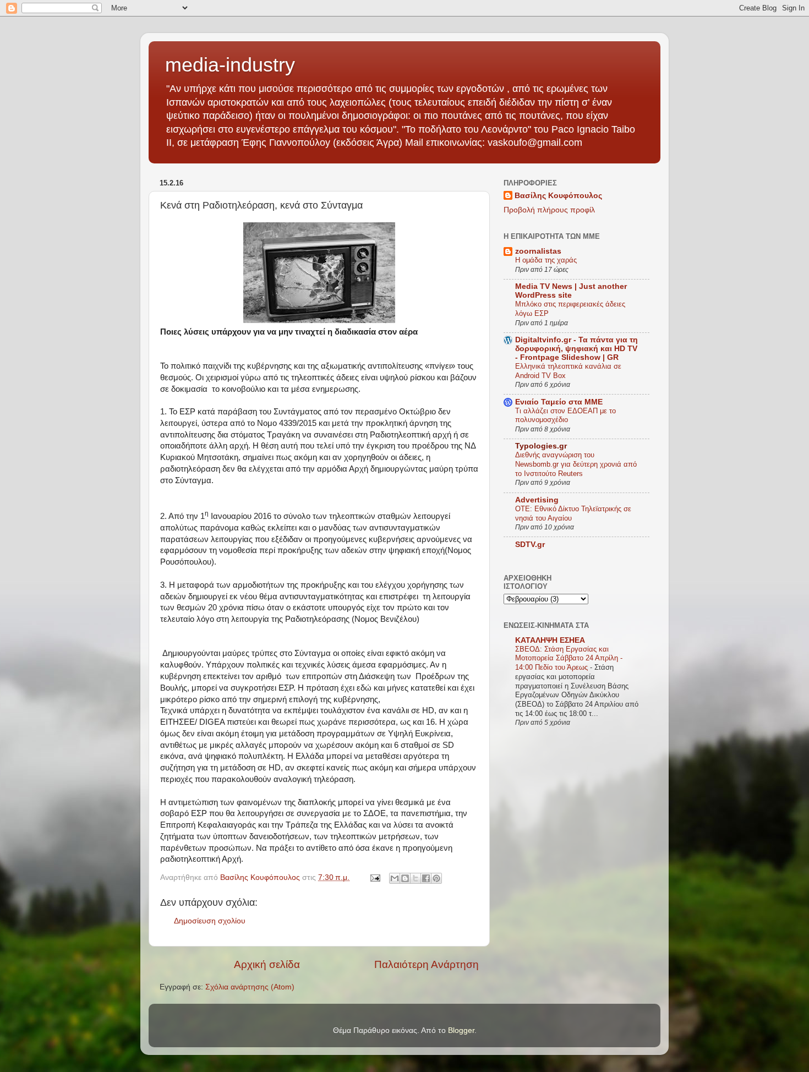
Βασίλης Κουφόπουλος (558, 196)
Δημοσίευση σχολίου (209, 921)
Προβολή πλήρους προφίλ (549, 210)
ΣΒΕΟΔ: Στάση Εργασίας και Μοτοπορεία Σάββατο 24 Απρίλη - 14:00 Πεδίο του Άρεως (568, 658)
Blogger (461, 1030)
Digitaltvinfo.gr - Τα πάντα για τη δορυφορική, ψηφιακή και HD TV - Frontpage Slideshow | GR (576, 349)
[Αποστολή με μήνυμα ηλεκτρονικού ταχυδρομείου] (394, 878)
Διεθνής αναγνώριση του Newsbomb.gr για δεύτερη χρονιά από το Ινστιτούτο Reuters (576, 464)
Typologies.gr (541, 446)
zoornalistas (538, 251)
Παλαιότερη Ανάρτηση (426, 964)
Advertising (537, 500)
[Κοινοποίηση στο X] (415, 878)
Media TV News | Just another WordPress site (571, 290)
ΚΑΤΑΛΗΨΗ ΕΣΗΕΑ (550, 640)
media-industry (230, 64)
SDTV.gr (530, 544)
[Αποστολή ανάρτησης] (374, 877)
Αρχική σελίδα (267, 964)
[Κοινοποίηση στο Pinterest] (436, 878)
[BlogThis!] (405, 878)
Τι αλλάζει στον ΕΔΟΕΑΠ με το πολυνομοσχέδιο (565, 415)
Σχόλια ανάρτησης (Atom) (249, 987)
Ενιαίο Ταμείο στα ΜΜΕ (559, 402)
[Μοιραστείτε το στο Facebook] (425, 878)
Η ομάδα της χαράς (546, 260)
